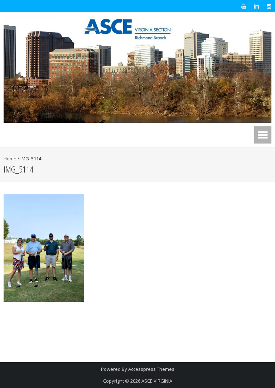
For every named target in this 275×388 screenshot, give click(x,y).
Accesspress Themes (151, 369)
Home (10, 158)
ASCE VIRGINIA (156, 381)
